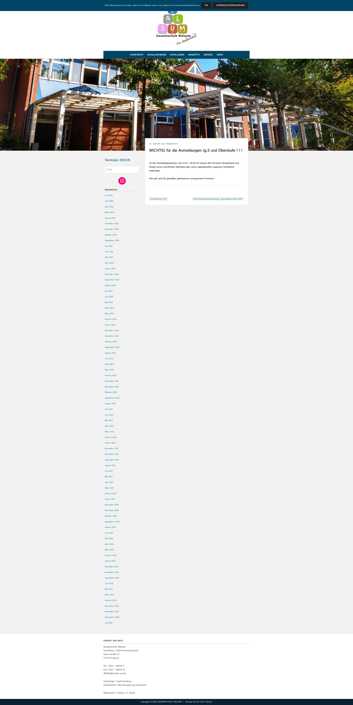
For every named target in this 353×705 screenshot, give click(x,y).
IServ (220, 54)
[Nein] (349, 5)
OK (206, 5)
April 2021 (109, 482)
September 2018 (112, 617)
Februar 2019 (110, 600)
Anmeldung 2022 (158, 199)
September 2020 (112, 521)
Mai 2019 (109, 589)
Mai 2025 (109, 257)
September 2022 (112, 398)
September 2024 (112, 279)
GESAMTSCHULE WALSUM (169, 701)
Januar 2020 (110, 561)
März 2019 (109, 594)
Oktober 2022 (111, 392)
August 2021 (110, 465)
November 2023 (112, 336)
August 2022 (110, 403)
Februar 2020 (111, 555)
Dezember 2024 (112, 274)
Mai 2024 (109, 302)
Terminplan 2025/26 (117, 160)
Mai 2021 (109, 476)
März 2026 (109, 212)
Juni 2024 (109, 296)
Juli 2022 (109, 409)
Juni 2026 (109, 201)
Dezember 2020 (112, 504)
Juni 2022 (109, 415)
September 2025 (112, 240)
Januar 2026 (110, 218)
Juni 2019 (109, 583)
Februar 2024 (111, 319)
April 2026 (109, 206)
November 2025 (112, 229)
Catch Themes (206, 701)
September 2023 (112, 347)
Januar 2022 (110, 443)
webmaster (172, 144)
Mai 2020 (109, 538)
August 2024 (110, 285)
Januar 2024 (110, 325)
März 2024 (109, 313)
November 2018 (112, 611)
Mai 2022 (109, 420)
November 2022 (112, 386)
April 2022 (109, 426)
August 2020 (110, 527)
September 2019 (112, 578)
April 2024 (109, 308)
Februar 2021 (110, 493)
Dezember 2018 (112, 606)
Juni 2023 (109, 358)
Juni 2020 (109, 533)
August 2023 (110, 353)
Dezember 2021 (112, 448)
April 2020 (109, 544)
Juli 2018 (108, 623)
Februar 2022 (111, 437)
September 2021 (112, 460)
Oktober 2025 (111, 235)
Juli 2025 (109, 246)
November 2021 (112, 454)
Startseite (136, 54)
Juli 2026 (109, 195)
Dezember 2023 (112, 330)
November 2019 (112, 572)
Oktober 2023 (111, 341)
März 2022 (109, 431)
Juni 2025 (109, 251)
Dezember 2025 (112, 223)
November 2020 (112, 510)
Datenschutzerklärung (230, 5)
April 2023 (109, 364)
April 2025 (109, 263)
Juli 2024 (109, 291)
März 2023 (109, 369)
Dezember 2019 (112, 566)
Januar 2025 (110, 268)
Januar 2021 (110, 499)
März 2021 (109, 488)
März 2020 (109, 550)
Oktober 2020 (111, 516)
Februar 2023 (111, 375)
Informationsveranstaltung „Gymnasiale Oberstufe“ (218, 199)
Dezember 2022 (112, 381)
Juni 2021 (109, 471)
